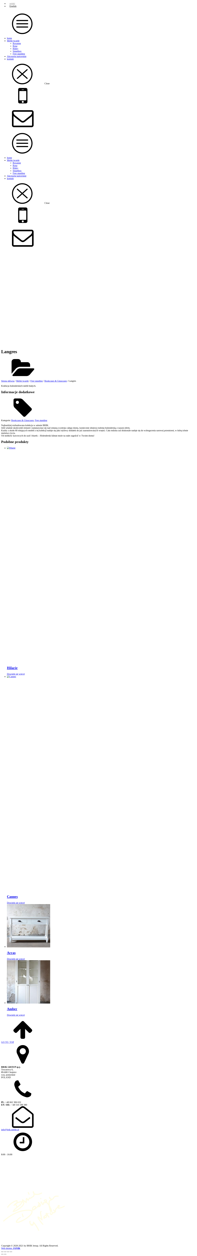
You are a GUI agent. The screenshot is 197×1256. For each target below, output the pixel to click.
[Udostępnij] (8, 1251)
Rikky (15, 48)
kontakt (10, 59)
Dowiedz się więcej (16, 674)
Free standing (19, 54)
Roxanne (17, 43)
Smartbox (17, 51)
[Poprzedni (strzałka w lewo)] (2, 1254)
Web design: (10, 1248)
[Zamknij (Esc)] (11, 1251)
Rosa (15, 46)
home (9, 38)
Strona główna (7, 381)
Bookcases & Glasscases (55, 381)
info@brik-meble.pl (10, 1129)
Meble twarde (13, 41)
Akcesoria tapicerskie (16, 56)
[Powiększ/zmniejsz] (2, 1251)
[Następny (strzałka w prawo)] (5, 1254)
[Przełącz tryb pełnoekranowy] (5, 1251)
